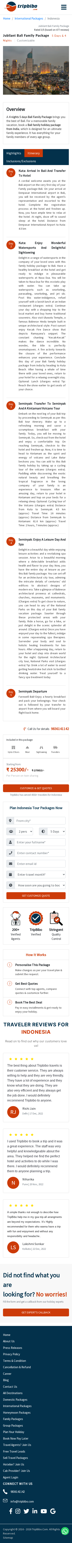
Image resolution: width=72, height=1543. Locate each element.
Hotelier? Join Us (13, 1464)
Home (6, 18)
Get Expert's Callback (36, 1312)
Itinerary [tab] (34, 153)
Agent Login (10, 1477)
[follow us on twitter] (26, 1512)
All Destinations (13, 1393)
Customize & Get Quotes (36, 788)
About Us (9, 1341)
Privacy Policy (11, 1354)
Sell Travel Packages (15, 1458)
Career (7, 1374)
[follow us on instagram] (17, 1512)
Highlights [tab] (13, 153)
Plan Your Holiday (13, 1432)
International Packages (29, 18)
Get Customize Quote (36, 895)
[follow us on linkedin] (34, 1512)
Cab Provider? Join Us (16, 1471)
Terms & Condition (14, 1361)
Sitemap (8, 1537)
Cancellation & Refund (17, 1367)
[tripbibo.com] (21, 7)
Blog (6, 1380)
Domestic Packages (15, 1399)
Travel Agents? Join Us (17, 1445)
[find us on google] (53, 1512)
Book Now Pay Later (15, 1438)
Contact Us (10, 1387)
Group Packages (13, 1425)
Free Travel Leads (14, 1451)
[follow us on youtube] (44, 1512)
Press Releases (12, 1348)
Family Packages (13, 1419)
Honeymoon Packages (17, 1412)
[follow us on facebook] (10, 1512)
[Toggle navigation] (64, 7)
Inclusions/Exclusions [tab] (21, 161)
